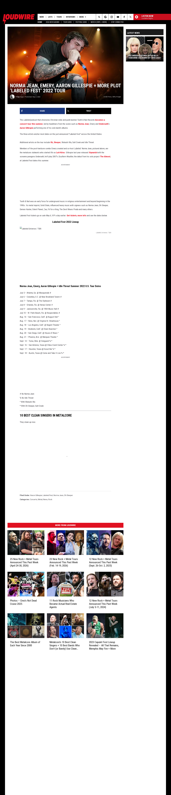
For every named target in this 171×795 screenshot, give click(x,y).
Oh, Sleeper (55, 142)
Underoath (103, 124)
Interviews (70, 17)
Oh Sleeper (68, 495)
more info (81, 215)
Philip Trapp (20, 97)
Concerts (33, 499)
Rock (50, 499)
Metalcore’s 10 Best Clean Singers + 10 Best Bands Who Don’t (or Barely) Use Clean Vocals (64, 645)
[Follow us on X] (130, 17)
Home (40, 22)
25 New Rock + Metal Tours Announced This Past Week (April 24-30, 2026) (24, 562)
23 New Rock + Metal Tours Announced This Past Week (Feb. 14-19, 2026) (63, 562)
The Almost (105, 156)
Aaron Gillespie (26, 128)
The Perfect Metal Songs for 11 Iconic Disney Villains (143, 56)
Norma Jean (83, 124)
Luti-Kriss (60, 152)
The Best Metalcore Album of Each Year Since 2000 (25, 644)
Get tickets (72, 215)
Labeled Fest (48, 495)
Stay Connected (117, 22)
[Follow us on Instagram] (112, 17)
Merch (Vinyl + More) (99, 22)
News (42, 17)
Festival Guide (81, 22)
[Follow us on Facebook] (124, 17)
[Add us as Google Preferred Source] (105, 17)
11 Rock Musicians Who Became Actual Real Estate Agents (63, 604)
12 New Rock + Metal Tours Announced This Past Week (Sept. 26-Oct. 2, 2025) (103, 562)
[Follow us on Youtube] (118, 17)
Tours (59, 17)
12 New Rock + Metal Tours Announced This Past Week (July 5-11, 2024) (103, 604)
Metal (40, 499)
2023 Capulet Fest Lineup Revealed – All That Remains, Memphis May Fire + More (104, 645)
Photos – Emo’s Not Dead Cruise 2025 (23, 602)
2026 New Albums (52, 22)
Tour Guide (67, 22)
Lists (50, 17)
